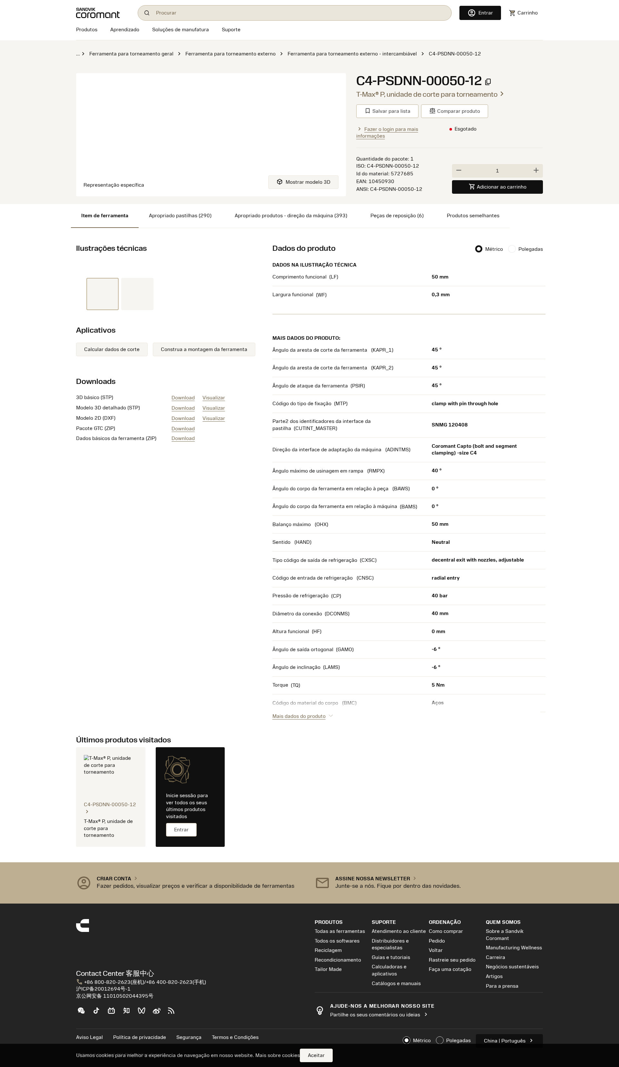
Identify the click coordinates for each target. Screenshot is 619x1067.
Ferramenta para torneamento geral (131, 54)
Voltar (436, 950)
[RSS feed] (174, 1013)
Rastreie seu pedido (452, 960)
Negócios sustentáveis (512, 967)
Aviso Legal (89, 1037)
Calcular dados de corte (112, 349)
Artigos (494, 976)
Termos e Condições (235, 1037)
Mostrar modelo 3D (303, 182)
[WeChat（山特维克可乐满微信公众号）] (83, 1013)
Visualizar (213, 398)
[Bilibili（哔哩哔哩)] (114, 1013)
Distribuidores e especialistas (390, 944)
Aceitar (316, 1055)
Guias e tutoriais (391, 957)
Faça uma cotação (450, 969)
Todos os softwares (337, 941)
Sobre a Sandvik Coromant (505, 935)
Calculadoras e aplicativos (389, 970)
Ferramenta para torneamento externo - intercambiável (352, 54)
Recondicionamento (338, 960)
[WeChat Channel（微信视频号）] (144, 1013)
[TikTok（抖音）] (98, 1013)
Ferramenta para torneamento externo (230, 54)
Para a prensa (502, 986)
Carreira (495, 957)
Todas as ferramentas (340, 931)
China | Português (509, 1040)
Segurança (188, 1037)
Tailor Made (328, 969)
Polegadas (530, 249)
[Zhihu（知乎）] (129, 1013)
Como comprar (446, 931)
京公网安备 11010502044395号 (114, 996)
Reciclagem (328, 950)
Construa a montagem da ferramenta (204, 349)
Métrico (494, 249)
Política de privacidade (139, 1037)
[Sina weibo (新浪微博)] (159, 1013)
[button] (190, 883)
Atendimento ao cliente (399, 931)
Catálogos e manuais (396, 983)
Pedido (437, 941)
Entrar (181, 830)
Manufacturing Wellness (514, 948)
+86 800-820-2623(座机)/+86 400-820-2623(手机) (141, 982)
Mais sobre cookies (277, 1055)
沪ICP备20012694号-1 (103, 989)
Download (183, 398)
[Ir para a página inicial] (103, 13)
